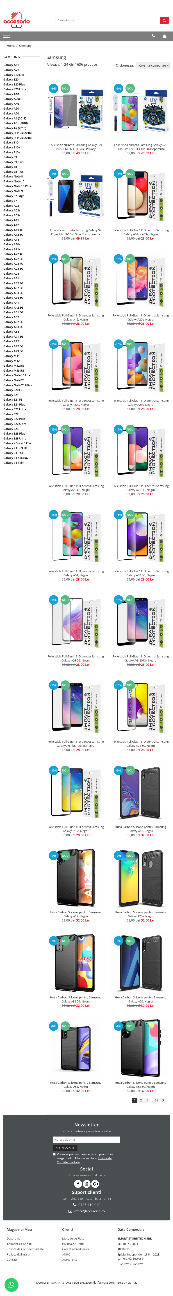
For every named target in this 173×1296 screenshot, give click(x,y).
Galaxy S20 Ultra (15, 89)
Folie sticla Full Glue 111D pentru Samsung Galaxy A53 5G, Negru (76, 658)
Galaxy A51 (11, 65)
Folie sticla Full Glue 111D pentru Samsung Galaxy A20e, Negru (140, 317)
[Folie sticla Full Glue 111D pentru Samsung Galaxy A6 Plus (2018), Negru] (76, 707)
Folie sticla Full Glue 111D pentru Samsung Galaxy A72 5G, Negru (140, 744)
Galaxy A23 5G (13, 269)
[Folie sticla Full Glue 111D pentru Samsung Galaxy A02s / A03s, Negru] (140, 196)
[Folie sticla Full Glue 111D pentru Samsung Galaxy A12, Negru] (76, 281)
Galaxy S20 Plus (14, 84)
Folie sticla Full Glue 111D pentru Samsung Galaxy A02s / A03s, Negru (140, 232)
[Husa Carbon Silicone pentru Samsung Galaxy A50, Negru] (140, 963)
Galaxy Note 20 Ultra (17, 385)
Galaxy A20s (11, 244)
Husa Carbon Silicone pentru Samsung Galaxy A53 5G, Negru (140, 1085)
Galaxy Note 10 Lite (16, 375)
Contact (12, 1260)
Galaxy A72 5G (13, 346)
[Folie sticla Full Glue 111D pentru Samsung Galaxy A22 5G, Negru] (140, 451)
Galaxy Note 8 (13, 176)
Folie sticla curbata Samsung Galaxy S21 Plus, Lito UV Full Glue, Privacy (75, 147)
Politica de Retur (73, 1244)
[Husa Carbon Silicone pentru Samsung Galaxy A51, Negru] (76, 1048)
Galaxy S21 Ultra (15, 409)
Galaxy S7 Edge (13, 196)
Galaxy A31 (11, 278)
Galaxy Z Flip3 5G (15, 448)
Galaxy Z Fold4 (13, 463)
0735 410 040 (88, 1204)
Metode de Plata (73, 1238)
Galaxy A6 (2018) (14, 118)
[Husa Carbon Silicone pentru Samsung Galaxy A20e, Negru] (140, 878)
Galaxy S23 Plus (14, 433)
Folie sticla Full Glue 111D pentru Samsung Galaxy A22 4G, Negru (76, 488)
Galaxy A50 (11, 108)
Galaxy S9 (10, 157)
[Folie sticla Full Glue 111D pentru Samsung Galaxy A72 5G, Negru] (140, 707)
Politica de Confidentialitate (25, 1249)
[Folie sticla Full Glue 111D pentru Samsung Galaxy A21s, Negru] (140, 366)
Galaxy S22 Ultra (15, 424)
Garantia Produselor (75, 1249)
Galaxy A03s (11, 215)
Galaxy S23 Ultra (15, 438)
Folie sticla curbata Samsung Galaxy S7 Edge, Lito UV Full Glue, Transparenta (75, 232)
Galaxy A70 (11, 113)
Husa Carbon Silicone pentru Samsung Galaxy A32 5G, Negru (75, 999)
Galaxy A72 (11, 341)
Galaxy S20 (10, 79)
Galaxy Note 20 (13, 380)
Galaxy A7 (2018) (14, 128)
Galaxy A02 (11, 206)
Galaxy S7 (10, 201)
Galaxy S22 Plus (14, 419)
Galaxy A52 (11, 317)
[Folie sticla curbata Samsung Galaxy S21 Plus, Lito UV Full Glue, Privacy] (76, 110)
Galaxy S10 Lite (13, 75)
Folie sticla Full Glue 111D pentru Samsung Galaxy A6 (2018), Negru (140, 658)
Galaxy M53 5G (13, 370)
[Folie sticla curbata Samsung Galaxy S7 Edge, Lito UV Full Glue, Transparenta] (76, 196)
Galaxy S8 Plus (13, 172)
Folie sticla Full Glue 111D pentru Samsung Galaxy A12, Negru (76, 317)
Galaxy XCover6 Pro (17, 443)
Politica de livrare (18, 1254)
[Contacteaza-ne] (153, 35)
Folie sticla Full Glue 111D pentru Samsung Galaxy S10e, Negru (76, 829)
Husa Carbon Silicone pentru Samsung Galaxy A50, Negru (140, 999)
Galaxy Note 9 (13, 191)
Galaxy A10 (11, 94)
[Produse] (7, 37)
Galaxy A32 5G (13, 288)
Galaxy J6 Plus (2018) (17, 133)
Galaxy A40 (11, 104)
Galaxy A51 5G (13, 312)
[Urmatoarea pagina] (163, 1100)
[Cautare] (164, 20)
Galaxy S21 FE (12, 399)
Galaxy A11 (11, 220)
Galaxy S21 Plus (14, 404)
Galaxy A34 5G (13, 298)
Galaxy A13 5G (13, 235)
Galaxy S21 (10, 395)
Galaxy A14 (11, 240)
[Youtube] (87, 1184)
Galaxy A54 (11, 332)
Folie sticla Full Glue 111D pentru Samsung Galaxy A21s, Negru (140, 403)
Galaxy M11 (11, 356)
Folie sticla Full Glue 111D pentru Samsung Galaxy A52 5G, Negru (140, 573)
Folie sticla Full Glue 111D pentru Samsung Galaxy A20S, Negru (76, 403)
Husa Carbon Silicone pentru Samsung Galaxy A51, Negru (75, 1085)
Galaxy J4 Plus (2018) (17, 138)
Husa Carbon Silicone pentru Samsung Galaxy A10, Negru (140, 829)
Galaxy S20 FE (12, 390)
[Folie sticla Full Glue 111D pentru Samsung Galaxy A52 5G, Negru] (140, 537)
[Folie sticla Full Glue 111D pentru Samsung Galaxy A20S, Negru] (76, 366)
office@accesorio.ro (89, 1211)
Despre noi (14, 1238)
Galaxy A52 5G (13, 322)
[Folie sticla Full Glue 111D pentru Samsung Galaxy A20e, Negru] (140, 281)
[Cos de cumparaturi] (164, 35)
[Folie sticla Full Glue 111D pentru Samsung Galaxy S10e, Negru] (76, 792)
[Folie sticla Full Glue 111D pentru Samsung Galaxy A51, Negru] (76, 537)
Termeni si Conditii (19, 1244)
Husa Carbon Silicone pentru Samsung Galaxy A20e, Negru (140, 914)
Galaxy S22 (10, 414)
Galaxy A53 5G (13, 327)
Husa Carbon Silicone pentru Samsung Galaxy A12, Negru (75, 914)
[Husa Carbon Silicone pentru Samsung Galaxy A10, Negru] (140, 792)
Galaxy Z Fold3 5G (15, 458)
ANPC (66, 1254)
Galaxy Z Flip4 (13, 453)
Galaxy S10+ (11, 147)
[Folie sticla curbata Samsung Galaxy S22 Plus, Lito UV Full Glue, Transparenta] (140, 110)
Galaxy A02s (11, 210)
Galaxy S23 (10, 429)
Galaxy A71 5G (13, 336)
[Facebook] (78, 1184)
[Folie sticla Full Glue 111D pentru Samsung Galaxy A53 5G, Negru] (76, 622)
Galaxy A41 (11, 302)
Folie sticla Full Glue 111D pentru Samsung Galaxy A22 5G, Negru (140, 488)
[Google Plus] (95, 1184)
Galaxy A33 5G (13, 293)
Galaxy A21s (11, 249)
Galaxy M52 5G (13, 365)
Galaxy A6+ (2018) (15, 123)
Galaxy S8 (10, 167)
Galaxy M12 (11, 361)
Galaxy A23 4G (13, 264)
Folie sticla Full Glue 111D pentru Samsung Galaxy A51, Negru (76, 573)
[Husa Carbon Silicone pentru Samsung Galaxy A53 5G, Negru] (140, 1048)
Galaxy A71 (11, 70)
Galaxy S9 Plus (13, 162)
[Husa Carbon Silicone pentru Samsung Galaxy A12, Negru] (76, 878)
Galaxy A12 (11, 225)
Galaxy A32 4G (13, 283)
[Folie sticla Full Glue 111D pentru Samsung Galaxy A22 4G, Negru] (76, 451)
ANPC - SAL (69, 1260)
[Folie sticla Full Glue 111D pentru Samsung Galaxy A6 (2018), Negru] (140, 622)
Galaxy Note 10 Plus (17, 186)
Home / (12, 45)
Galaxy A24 (11, 273)
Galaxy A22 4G (13, 254)
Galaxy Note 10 (13, 181)
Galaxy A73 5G (13, 351)
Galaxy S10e (11, 152)
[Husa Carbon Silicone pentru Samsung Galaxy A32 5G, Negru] (76, 963)
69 (156, 1100)
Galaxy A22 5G (13, 259)
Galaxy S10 (10, 142)
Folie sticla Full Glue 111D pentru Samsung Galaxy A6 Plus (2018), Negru (76, 744)
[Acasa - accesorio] (25, 20)
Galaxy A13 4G (13, 230)
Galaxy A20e (11, 99)
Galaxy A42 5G (13, 307)
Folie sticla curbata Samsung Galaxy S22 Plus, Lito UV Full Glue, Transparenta (140, 147)
